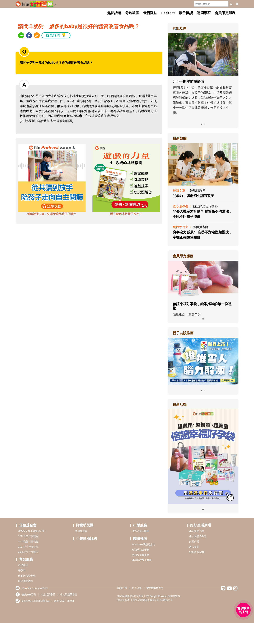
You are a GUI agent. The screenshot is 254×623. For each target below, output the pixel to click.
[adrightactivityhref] (203, 456)
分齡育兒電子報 (26, 575)
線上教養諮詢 (25, 580)
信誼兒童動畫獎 (140, 554)
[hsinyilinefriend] (223, 589)
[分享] (21, 35)
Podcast (168, 12)
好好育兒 (23, 565)
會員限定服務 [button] (225, 12)
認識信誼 (122, 587)
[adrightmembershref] (203, 279)
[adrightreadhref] (203, 361)
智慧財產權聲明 (154, 587)
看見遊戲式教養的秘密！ (126, 214)
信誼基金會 (27, 525)
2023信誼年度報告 (28, 541)
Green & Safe (196, 551)
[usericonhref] (235, 4)
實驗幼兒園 (81, 531)
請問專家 (204, 12)
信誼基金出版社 (140, 531)
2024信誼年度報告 (28, 546)
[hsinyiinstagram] (235, 589)
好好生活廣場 (200, 525)
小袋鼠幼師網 (86, 538)
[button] (55, 4)
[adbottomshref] (52, 177)
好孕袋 (21, 570)
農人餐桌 (194, 546)
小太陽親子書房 (197, 536)
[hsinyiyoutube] (229, 589)
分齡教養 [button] (132, 12)
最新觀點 (150, 12)
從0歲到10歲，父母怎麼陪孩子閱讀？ (52, 214)
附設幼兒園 (84, 525)
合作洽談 (137, 587)
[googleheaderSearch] (231, 4)
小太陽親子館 (196, 531)
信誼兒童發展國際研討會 (31, 531)
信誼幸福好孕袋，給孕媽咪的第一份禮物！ (202, 305)
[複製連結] (37, 35)
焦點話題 (114, 12)
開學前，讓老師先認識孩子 (193, 195)
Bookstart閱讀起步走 (143, 544)
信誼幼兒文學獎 (140, 549)
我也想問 (56, 35)
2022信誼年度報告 (28, 536)
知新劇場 (194, 541)
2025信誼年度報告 (28, 551)
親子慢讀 (186, 12)
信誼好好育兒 (28, 594)
